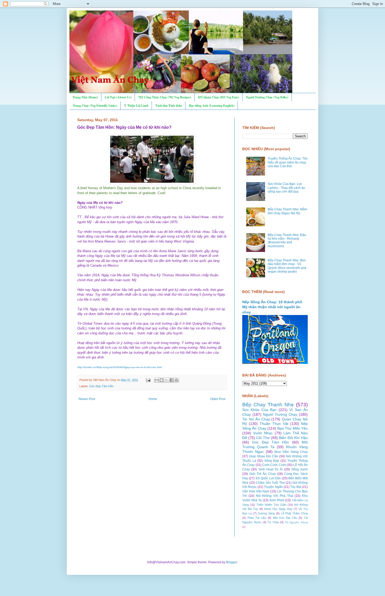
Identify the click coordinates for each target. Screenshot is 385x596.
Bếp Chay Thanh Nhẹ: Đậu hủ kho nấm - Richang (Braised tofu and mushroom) (287, 240)
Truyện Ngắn (273, 487)
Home (152, 399)
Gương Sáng (266, 513)
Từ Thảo (273, 522)
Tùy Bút (295, 487)
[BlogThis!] (161, 380)
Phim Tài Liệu (257, 517)
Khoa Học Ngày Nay (278, 508)
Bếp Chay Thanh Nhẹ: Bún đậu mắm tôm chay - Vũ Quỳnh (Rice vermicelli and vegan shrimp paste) (287, 265)
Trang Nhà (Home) (85, 97)
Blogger (231, 562)
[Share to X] (166, 380)
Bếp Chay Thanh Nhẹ (268, 404)
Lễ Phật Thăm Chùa (294, 513)
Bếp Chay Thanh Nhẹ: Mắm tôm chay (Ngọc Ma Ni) (287, 211)
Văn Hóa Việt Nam (255, 491)
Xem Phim (276, 500)
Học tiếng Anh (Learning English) (211, 105)
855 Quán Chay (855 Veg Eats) (218, 97)
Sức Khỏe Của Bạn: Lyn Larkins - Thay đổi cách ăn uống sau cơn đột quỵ (286, 187)
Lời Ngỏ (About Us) (118, 97)
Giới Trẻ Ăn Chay (262, 474)
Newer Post (87, 399)
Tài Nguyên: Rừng (296, 522)
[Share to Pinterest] (176, 380)
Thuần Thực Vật (274, 423)
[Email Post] (148, 379)
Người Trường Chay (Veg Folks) (267, 97)
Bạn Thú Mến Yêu (292, 428)
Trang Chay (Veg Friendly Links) (95, 105)
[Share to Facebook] (171, 380)
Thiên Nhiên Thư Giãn (271, 504)
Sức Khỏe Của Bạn (259, 410)
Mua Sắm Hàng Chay (291, 452)
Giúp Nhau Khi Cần (263, 456)
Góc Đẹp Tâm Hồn (101, 386)
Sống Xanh (299, 469)
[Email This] (156, 380)
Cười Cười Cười (274, 465)
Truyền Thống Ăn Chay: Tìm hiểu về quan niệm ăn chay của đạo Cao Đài (287, 162)
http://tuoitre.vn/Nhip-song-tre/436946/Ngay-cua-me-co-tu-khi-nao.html (119, 367)
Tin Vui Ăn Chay (256, 419)
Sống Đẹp (271, 461)
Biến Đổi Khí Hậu (293, 438)
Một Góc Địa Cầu (285, 517)
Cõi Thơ (263, 438)
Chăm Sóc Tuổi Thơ (270, 483)
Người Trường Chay (280, 414)
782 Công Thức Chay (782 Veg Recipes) (164, 97)
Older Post (217, 399)
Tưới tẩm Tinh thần (168, 105)
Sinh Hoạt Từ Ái (270, 469)
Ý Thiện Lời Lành (136, 105)
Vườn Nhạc (263, 433)
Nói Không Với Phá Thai (274, 496)
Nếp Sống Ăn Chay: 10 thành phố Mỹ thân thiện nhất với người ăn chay (272, 307)
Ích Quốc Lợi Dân (268, 478)
